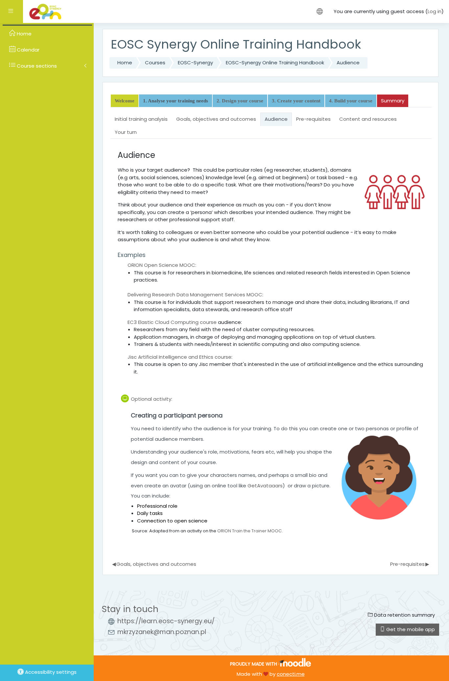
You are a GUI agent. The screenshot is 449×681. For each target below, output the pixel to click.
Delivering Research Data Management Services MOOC (195, 294)
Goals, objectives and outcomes (154, 564)
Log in (434, 11)
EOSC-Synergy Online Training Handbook (275, 62)
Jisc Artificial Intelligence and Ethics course (179, 356)
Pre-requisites (409, 564)
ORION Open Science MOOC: (162, 265)
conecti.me (291, 673)
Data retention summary (404, 614)
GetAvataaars (265, 485)
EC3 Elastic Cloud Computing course (172, 322)
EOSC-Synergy (195, 62)
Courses (155, 62)
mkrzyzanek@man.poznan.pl (161, 632)
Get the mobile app (410, 629)
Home (124, 62)
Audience (348, 62)
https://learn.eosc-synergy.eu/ (166, 621)
